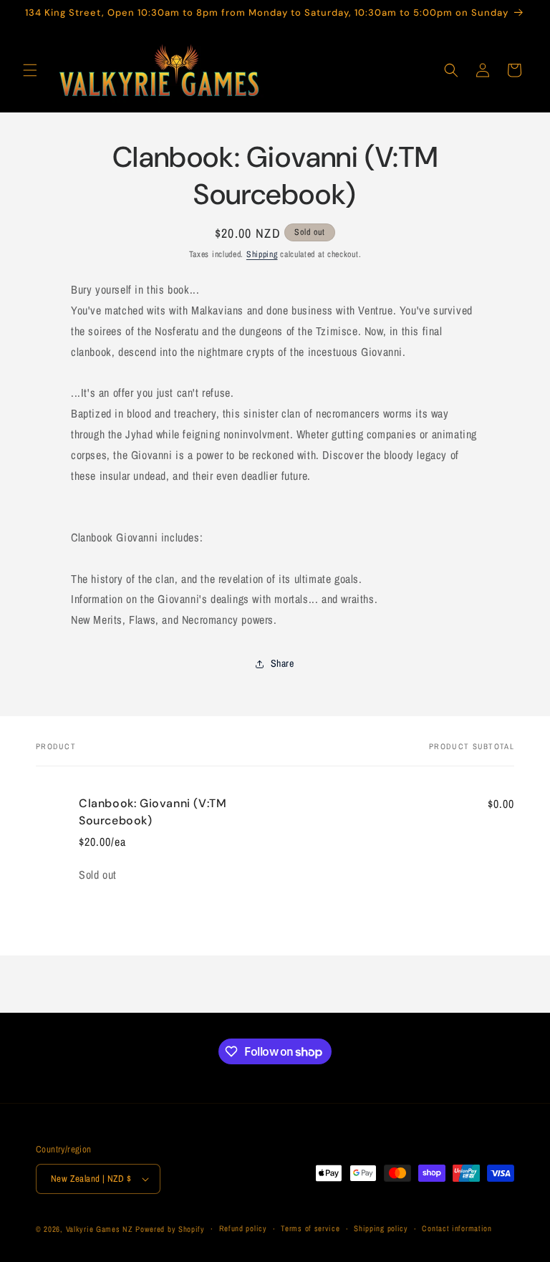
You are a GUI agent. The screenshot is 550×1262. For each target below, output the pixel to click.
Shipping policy (381, 1228)
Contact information (456, 1228)
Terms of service (310, 1228)
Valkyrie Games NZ (99, 1229)
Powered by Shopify (170, 1229)
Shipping (262, 254)
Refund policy (243, 1228)
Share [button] (282, 663)
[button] (30, 70)
